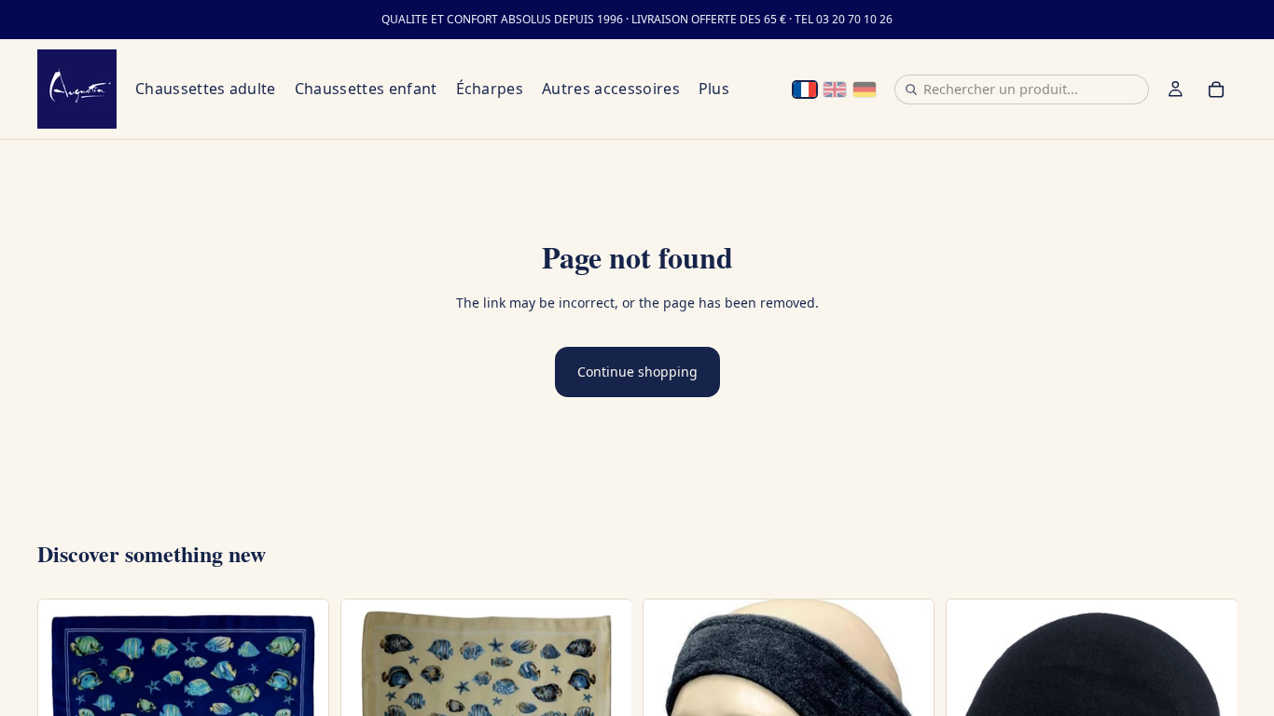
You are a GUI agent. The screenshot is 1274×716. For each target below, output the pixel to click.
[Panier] (1216, 89)
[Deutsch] (864, 89)
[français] (805, 89)
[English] (835, 89)
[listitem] (714, 89)
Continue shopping (637, 371)
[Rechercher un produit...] (911, 89)
